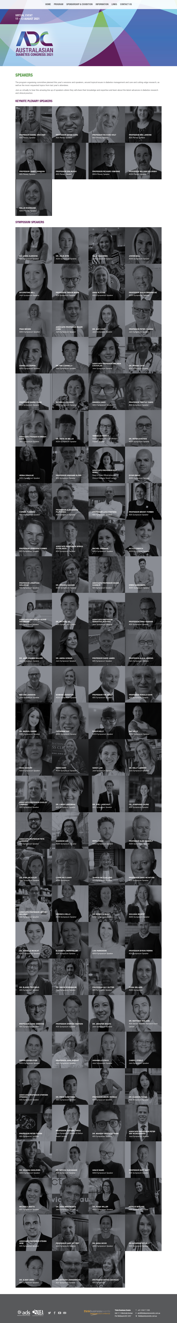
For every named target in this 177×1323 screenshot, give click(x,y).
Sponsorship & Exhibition (79, 4)
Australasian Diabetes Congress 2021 (34, 43)
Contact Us (126, 4)
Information (102, 4)
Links (114, 4)
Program (58, 4)
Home (48, 4)
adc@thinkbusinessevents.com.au (149, 1313)
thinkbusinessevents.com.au (147, 1316)
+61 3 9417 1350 (144, 1310)
